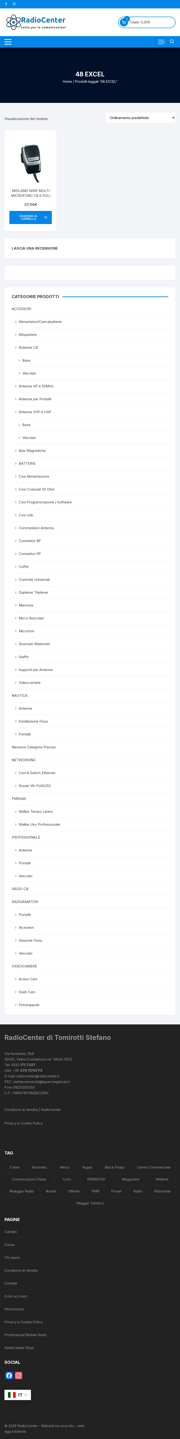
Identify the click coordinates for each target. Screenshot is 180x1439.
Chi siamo (12, 1257)
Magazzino (130, 1179)
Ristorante (162, 1191)
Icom (67, 1179)
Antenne (25, 708)
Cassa (9, 1244)
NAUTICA (19, 695)
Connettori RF (30, 553)
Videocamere (30, 682)
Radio (137, 1191)
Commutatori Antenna (36, 528)
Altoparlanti (28, 334)
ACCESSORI (21, 309)
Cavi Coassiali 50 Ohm (37, 489)
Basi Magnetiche (32, 450)
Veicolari (29, 373)
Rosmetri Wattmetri (34, 644)
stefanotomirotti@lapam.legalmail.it (41, 1081)
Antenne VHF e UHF (35, 412)
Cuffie (24, 566)
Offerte (74, 1191)
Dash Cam (27, 992)
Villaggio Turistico (90, 1203)
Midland (162, 1179)
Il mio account (15, 1296)
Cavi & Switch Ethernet (37, 773)
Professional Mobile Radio (25, 1335)
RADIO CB (20, 889)
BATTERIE (27, 463)
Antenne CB (28, 347)
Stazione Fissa (30, 940)
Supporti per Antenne (36, 669)
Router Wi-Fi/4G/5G (35, 785)
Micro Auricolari (31, 618)
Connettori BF (30, 541)
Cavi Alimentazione (34, 476)
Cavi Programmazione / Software (45, 502)
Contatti (10, 1283)
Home (67, 81)
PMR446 (19, 798)
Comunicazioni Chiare (29, 1179)
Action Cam (28, 979)
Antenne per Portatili (35, 399)
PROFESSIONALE (26, 837)
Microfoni (26, 631)
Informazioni (14, 1309)
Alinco (65, 1167)
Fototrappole (29, 1005)
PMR (95, 1191)
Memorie (26, 605)
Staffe (24, 657)
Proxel (116, 1191)
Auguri (87, 1167)
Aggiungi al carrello (28, 217)
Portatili (25, 734)
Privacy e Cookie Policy (23, 1123)
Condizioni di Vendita (21, 1270)
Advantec (39, 1167)
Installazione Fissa (33, 721)
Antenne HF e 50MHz (36, 386)
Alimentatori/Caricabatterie (40, 321)
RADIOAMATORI (25, 901)
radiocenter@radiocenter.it (37, 1076)
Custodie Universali (34, 579)
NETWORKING (24, 760)
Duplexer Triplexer (33, 592)
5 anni (14, 1167)
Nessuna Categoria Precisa (34, 747)
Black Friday (114, 1167)
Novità (51, 1191)
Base (26, 360)
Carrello (10, 1231)
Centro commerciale (153, 1167)
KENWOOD (96, 1179)
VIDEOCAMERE (24, 966)
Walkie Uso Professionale (39, 824)
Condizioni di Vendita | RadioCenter (32, 1109)
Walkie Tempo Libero (36, 811)
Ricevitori (26, 927)
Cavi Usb (26, 515)
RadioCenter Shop (19, 1347)
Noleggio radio (21, 1191)
